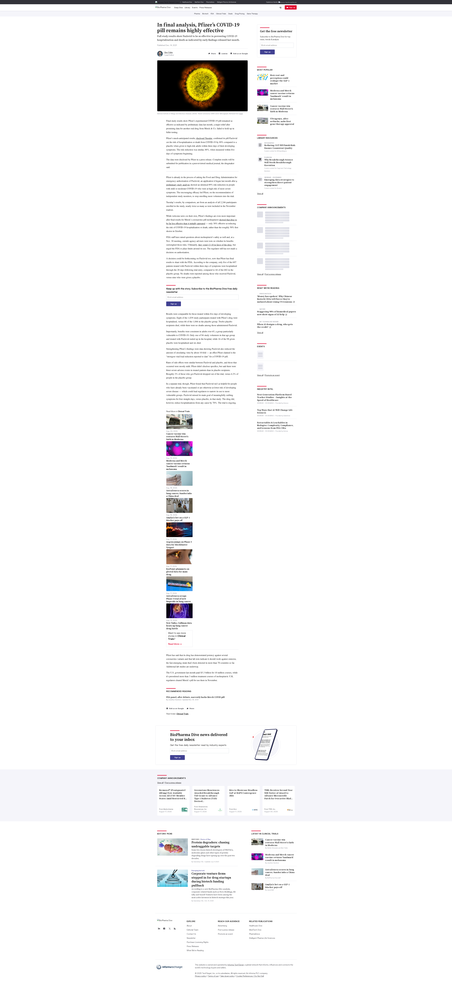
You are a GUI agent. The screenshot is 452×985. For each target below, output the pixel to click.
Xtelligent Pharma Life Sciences (226, 2)
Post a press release (273, 274)
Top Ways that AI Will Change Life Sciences (275, 411)
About (189, 925)
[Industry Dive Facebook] (164, 928)
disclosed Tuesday (204, 138)
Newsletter (191, 938)
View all (260, 193)
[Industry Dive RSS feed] (174, 928)
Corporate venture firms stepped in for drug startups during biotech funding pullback (211, 879)
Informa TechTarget (236, 965)
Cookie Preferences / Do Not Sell (250, 976)
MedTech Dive (199, 2)
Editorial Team (192, 930)
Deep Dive (178, 7)
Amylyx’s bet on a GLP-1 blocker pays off (277, 886)
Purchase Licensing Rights (197, 942)
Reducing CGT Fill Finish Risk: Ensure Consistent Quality (280, 146)
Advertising (222, 925)
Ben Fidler (168, 52)
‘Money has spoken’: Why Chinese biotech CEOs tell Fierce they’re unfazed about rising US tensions (275, 299)
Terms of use (213, 976)
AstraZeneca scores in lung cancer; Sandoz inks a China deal (280, 872)
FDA (212, 14)
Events (195, 7)
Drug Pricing (239, 14)
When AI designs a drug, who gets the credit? (275, 325)
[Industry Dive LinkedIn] (159, 928)
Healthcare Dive (187, 2)
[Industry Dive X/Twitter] (169, 928)
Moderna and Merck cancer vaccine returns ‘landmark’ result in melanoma (282, 94)
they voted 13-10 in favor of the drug (215, 244)
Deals (230, 14)
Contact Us (191, 934)
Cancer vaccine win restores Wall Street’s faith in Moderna (281, 109)
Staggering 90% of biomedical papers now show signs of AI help (276, 313)
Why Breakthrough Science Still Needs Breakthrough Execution (278, 162)
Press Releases (206, 7)
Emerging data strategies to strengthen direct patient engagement (279, 182)
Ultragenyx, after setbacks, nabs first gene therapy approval (282, 121)
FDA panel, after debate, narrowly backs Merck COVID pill (195, 697)
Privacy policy (200, 976)
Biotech (205, 14)
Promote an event (272, 375)
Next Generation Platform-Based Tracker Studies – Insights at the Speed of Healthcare (274, 397)
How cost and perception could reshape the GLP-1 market (279, 79)
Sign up (292, 7)
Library (187, 7)
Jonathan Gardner (174, 700)
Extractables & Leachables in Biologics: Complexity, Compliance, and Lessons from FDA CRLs (275, 425)
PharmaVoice (210, 2)
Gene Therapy (252, 14)
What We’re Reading (195, 950)
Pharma (197, 14)
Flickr (241, 114)
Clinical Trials (221, 14)
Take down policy (227, 976)
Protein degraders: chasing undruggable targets (210, 844)
